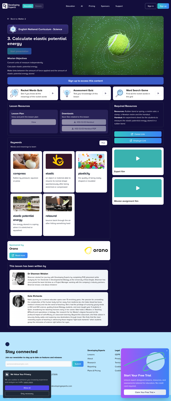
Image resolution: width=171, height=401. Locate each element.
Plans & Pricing (94, 370)
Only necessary (27, 393)
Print (103, 143)
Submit (78, 363)
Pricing (92, 6)
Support (119, 6)
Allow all (27, 388)
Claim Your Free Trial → (145, 392)
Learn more (28, 382)
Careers (38, 6)
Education (28, 6)
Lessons (91, 354)
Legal (117, 350)
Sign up (163, 6)
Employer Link (139, 140)
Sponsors (105, 6)
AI (82, 6)
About (90, 358)
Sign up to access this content (85, 81)
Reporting (92, 366)
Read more (20, 255)
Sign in (151, 6)
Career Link (140, 134)
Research (92, 362)
